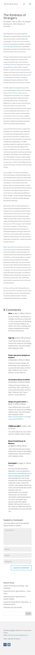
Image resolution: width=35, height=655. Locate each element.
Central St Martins (13, 93)
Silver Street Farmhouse (10, 249)
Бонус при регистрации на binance (19, 356)
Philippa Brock (20, 90)
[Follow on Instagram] (8, 644)
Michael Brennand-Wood (10, 64)
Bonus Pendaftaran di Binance (16, 442)
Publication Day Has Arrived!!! (13, 607)
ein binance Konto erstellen (19, 380)
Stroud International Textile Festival (12, 46)
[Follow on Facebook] (5, 644)
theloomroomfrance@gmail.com (18, 635)
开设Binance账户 (14, 426)
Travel (14, 24)
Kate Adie (25, 36)
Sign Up (11, 338)
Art (23, 22)
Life (10, 24)
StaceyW (8, 22)
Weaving (20, 24)
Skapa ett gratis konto (17, 402)
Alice (10, 313)
